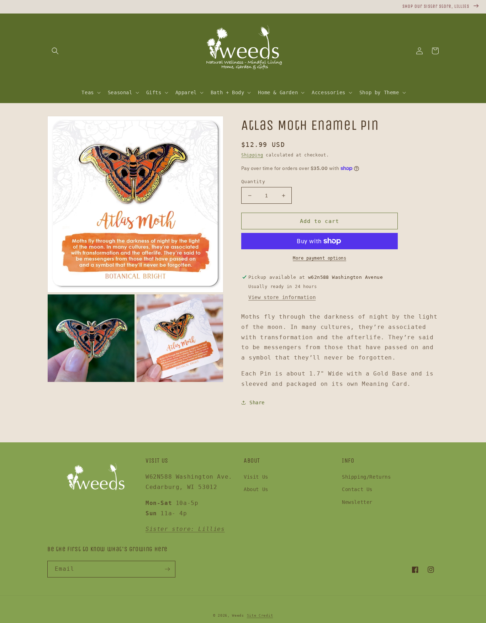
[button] (55, 51)
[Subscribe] (167, 569)
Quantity (253, 181)
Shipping (252, 155)
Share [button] (257, 402)
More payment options (319, 258)
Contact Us (357, 489)
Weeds (238, 615)
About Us (256, 489)
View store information (282, 297)
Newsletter (357, 502)
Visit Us (256, 477)
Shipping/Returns (366, 477)
